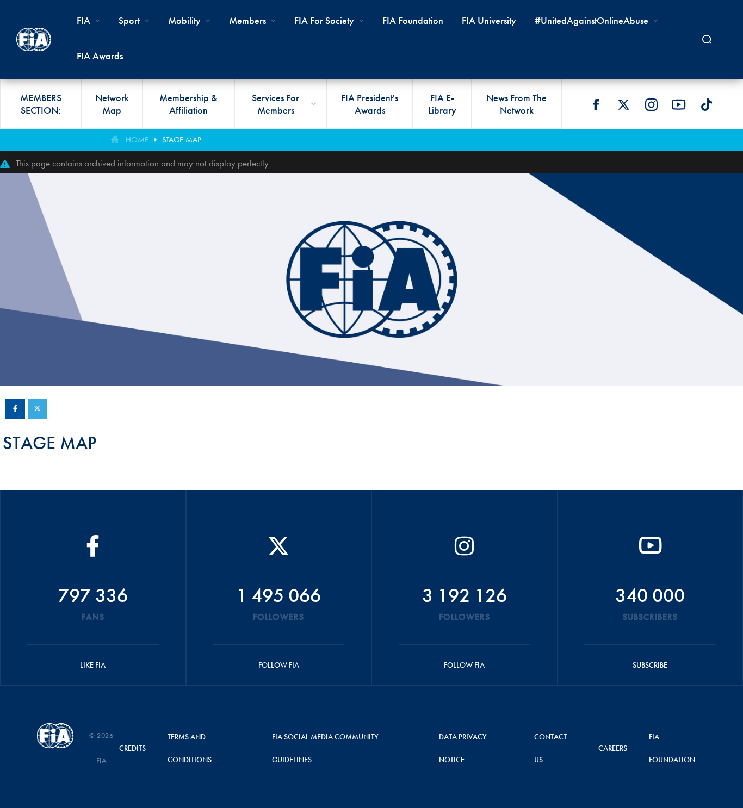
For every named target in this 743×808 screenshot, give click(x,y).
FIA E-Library (442, 103)
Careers (612, 748)
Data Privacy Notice (463, 748)
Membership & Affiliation (188, 103)
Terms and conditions (190, 748)
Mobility (184, 20)
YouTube (679, 104)
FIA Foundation (412, 20)
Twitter (623, 104)
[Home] (33, 39)
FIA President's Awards (369, 103)
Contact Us (550, 748)
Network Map (112, 103)
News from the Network (516, 103)
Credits (132, 748)
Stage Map (181, 139)
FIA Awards (100, 55)
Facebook (595, 104)
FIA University (489, 20)
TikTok (706, 104)
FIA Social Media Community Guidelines (325, 748)
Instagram (651, 104)
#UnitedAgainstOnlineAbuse (591, 20)
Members (247, 20)
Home (137, 139)
